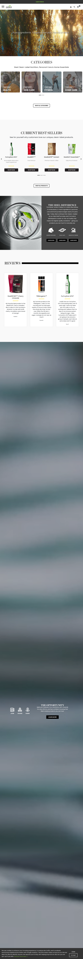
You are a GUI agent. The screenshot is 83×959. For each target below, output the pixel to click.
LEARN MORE (51, 240)
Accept (73, 955)
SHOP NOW (11, 170)
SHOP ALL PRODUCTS (41, 186)
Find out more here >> (21, 956)
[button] (9, 6)
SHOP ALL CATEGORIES (41, 105)
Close (73, 952)
